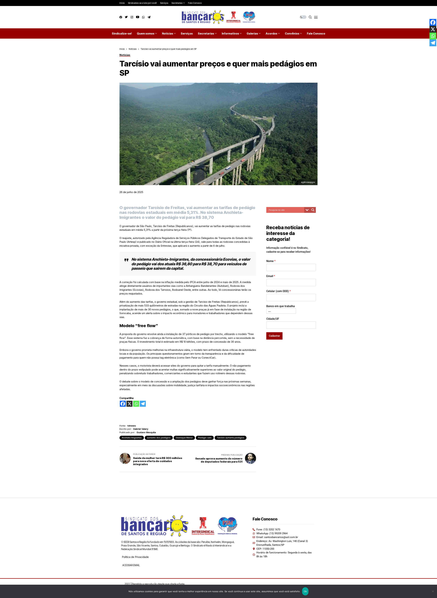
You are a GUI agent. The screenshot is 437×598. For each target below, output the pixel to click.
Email (270, 276)
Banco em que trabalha (280, 306)
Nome (271, 261)
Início (122, 48)
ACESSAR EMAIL (131, 565)
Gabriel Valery (140, 429)
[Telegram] (143, 404)
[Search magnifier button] (313, 210)
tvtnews (132, 425)
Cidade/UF (272, 318)
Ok (305, 591)
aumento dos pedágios (159, 437)
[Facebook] (123, 404)
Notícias (133, 48)
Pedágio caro (205, 437)
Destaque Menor (184, 437)
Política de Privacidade (135, 557)
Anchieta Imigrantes (132, 437)
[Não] (432, 591)
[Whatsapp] (136, 404)
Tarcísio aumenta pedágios (230, 437)
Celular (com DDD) (278, 291)
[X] (129, 404)
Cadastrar (274, 335)
